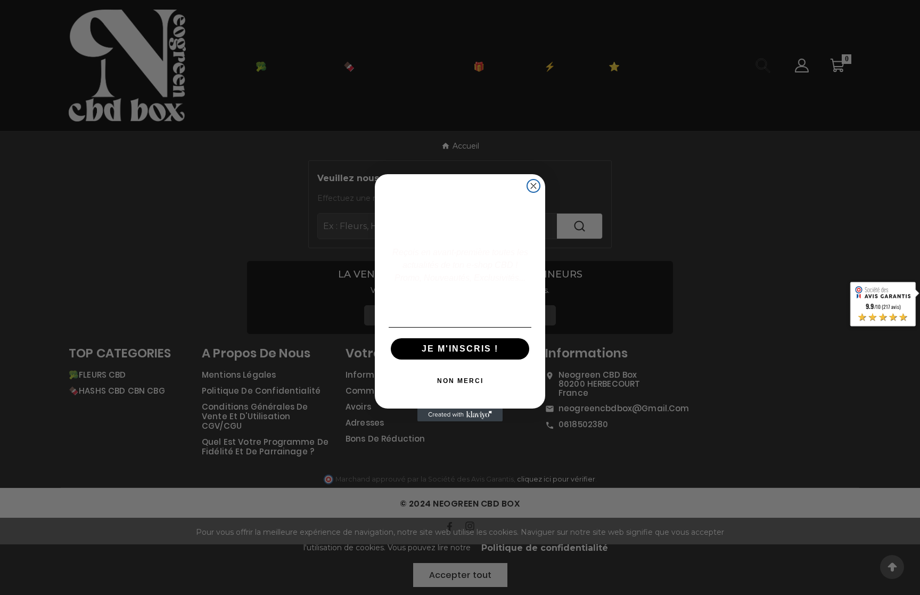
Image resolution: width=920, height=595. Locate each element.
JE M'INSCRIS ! (460, 348)
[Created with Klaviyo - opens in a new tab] (460, 415)
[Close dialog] (533, 186)
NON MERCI (460, 381)
